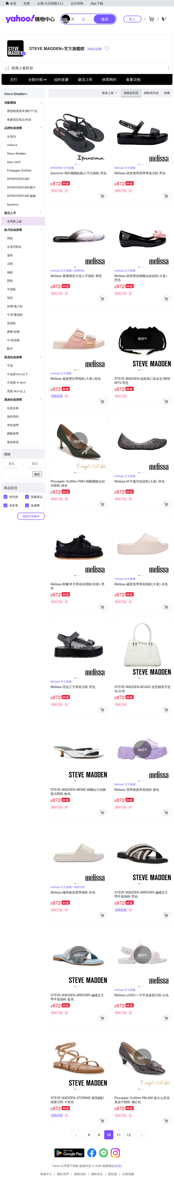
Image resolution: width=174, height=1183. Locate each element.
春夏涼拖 (133, 79)
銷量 (167, 93)
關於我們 (63, 1174)
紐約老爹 (61, 79)
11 (119, 1134)
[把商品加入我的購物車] (102, 196)
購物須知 (80, 1174)
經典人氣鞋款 (22, 67)
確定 (37, 474)
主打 (13, 79)
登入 (132, 19)
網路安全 (97, 1174)
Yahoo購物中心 (30, 19)
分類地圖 (128, 1174)
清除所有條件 (31, 516)
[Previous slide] (52, 133)
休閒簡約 (109, 79)
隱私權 (112, 1174)
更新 (118, 1166)
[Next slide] (106, 133)
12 (129, 1134)
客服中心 (46, 1174)
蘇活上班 (85, 79)
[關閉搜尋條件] (72, 19)
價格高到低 (151, 93)
